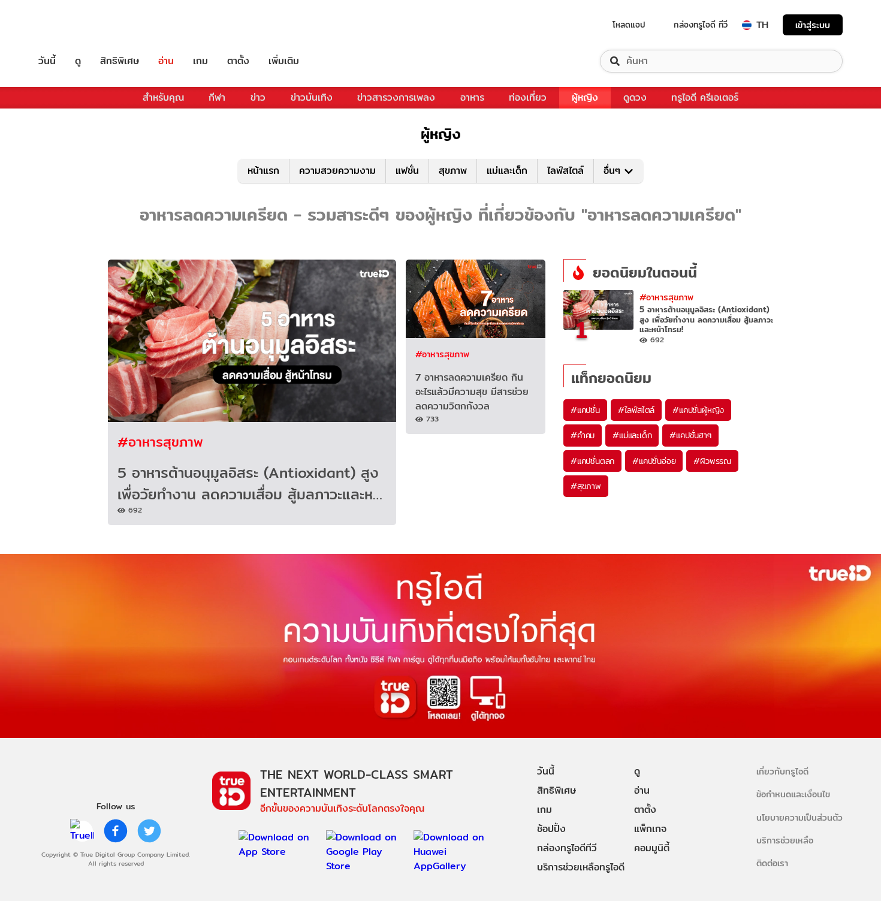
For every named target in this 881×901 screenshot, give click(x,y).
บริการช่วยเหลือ (784, 840)
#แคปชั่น (585, 410)
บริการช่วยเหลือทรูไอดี (580, 867)
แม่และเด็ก (507, 170)
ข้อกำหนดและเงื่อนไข (793, 794)
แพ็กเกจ (650, 828)
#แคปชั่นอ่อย (653, 461)
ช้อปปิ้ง (551, 828)
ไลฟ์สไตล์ (565, 170)
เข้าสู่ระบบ (812, 25)
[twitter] (149, 831)
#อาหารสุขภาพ (160, 441)
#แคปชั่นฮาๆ (690, 435)
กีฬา (217, 97)
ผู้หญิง (585, 97)
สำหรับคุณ (163, 97)
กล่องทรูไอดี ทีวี (701, 25)
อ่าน (166, 61)
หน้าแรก (263, 170)
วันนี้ (47, 61)
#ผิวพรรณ (712, 461)
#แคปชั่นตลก (592, 461)
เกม (200, 61)
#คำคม (583, 435)
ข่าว (258, 97)
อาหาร (472, 97)
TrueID (74, 24)
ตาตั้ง (238, 61)
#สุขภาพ (586, 486)
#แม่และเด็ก (632, 435)
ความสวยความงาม (337, 170)
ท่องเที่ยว (528, 97)
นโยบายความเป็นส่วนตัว (799, 817)
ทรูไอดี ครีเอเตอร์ (704, 97)
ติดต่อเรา (772, 863)
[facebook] (116, 831)
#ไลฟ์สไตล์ (636, 410)
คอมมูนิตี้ (651, 847)
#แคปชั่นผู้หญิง (698, 410)
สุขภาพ (453, 170)
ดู (78, 61)
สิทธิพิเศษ (119, 61)
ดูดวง (635, 97)
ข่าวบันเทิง (312, 97)
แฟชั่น (407, 170)
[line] (82, 831)
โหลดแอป (629, 25)
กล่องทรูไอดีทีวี (567, 847)
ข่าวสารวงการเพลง (396, 97)
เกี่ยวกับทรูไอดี (782, 771)
